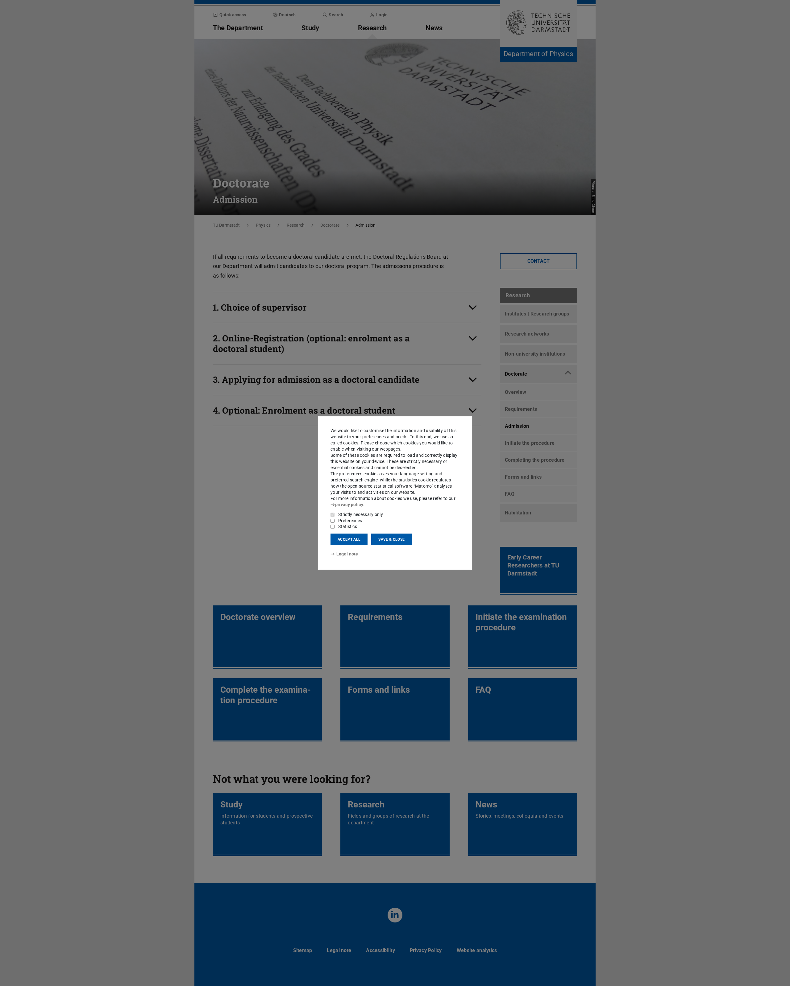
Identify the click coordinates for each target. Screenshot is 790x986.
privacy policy (349, 504)
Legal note (347, 553)
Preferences (350, 520)
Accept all (349, 539)
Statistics (347, 526)
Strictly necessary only (360, 514)
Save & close (391, 539)
